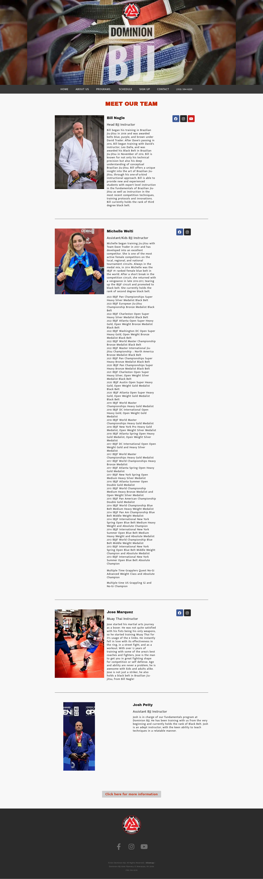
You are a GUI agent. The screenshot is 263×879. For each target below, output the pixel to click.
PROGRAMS (103, 89)
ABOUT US (82, 89)
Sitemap (150, 862)
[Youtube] (191, 118)
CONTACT (163, 89)
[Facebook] (175, 118)
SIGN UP (144, 89)
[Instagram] (183, 118)
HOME (64, 89)
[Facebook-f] (119, 847)
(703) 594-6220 (184, 89)
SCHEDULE (125, 89)
